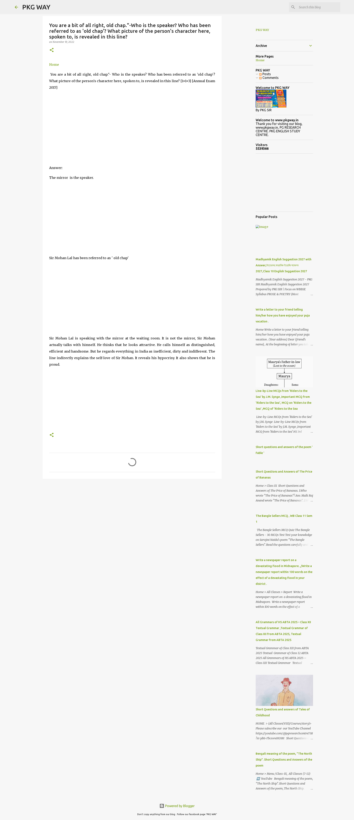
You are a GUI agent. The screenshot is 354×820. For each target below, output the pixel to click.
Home (54, 64)
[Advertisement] (132, 132)
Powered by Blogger (179, 806)
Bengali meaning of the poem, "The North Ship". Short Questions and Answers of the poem (284, 759)
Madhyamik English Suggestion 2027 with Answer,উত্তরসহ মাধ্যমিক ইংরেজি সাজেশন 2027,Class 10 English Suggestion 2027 (283, 265)
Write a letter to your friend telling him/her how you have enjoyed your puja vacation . (283, 315)
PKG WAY (36, 7)
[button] (51, 50)
